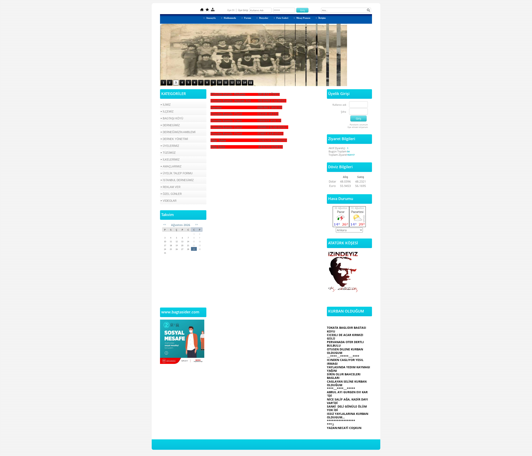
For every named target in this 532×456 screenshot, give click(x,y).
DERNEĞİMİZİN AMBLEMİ (179, 132)
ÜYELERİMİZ (171, 145)
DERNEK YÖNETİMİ (175, 139)
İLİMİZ (167, 104)
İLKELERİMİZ (171, 159)
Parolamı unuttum (359, 124)
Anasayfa (211, 18)
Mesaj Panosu (303, 18)
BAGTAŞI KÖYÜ (173, 118)
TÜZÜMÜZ (169, 152)
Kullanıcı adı (339, 104)
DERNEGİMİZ (171, 125)
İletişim (322, 18)
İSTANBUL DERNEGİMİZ (178, 180)
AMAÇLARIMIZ (172, 166)
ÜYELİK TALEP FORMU (177, 173)
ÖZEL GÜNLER (172, 193)
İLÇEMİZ (168, 111)
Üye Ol (230, 10)
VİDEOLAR (169, 200)
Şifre (343, 112)
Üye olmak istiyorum (357, 127)
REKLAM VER (171, 187)
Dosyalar (263, 18)
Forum (247, 18)
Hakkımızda (230, 18)
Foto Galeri (282, 18)
